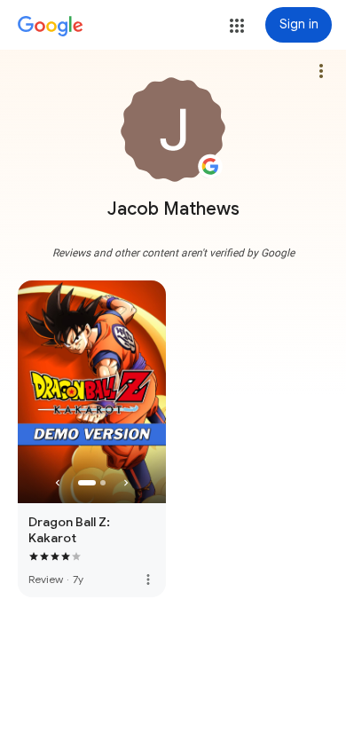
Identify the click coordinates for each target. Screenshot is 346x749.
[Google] (50, 26)
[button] (237, 25)
